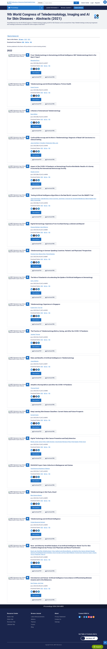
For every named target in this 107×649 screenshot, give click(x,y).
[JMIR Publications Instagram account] (91, 617)
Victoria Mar (37, 200)
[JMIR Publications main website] (21, 3)
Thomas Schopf (35, 388)
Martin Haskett (89, 198)
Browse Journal (65, 8)
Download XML (50, 77)
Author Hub (10, 616)
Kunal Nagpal (39, 552)
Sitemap (57, 622)
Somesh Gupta (34, 415)
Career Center (85, 3)
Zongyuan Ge (68, 198)
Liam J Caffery (34, 280)
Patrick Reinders (50, 254)
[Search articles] (76, 3)
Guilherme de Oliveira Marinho (63, 551)
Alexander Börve (35, 60)
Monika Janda (34, 441)
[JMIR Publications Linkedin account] (87, 617)
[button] (105, 2)
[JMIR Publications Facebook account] (84, 617)
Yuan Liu (42, 554)
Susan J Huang (92, 552)
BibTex (27, 42)
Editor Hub (10, 619)
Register (97, 3)
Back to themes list (13, 36)
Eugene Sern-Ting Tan (36, 307)
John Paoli (40, 583)
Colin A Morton (44, 227)
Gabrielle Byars (45, 198)
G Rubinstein (48, 143)
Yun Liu (33, 554)
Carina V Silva (42, 441)
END (23, 42)
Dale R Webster (70, 552)
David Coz (85, 552)
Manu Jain (55, 143)
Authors (33, 619)
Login (92, 3)
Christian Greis (34, 254)
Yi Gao (53, 551)
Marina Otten (42, 254)
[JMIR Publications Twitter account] (82, 617)
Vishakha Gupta (47, 551)
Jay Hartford (75, 551)
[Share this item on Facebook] (95, 18)
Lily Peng (63, 552)
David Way (40, 551)
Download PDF (37, 77)
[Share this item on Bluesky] (95, 15)
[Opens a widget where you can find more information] (97, 647)
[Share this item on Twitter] (98, 15)
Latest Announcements (37, 616)
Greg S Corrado (56, 552)
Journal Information (51, 8)
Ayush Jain (34, 551)
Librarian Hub (11, 624)
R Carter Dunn (78, 552)
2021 (29, 39)
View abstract (35, 72)
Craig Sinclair (58, 441)
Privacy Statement (60, 616)
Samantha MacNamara (78, 198)
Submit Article (79, 8)
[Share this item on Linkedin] (98, 18)
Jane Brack (61, 198)
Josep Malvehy (35, 361)
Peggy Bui (37, 554)
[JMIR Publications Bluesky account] (80, 617)
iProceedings (14, 8)
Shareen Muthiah (35, 227)
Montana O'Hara (66, 441)
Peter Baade (74, 441)
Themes (33, 622)
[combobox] (59, 3)
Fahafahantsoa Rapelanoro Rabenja (40, 468)
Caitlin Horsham (50, 441)
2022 (25, 39)
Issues (33, 624)
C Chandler (42, 143)
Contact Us (58, 619)
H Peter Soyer (82, 441)
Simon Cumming (53, 198)
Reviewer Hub (11, 622)
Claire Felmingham (36, 198)
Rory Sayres (82, 551)
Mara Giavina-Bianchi (36, 495)
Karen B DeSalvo (47, 552)
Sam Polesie (34, 583)
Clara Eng (33, 552)
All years (21, 39)
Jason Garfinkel (35, 143)
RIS (31, 42)
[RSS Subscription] (93, 617)
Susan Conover (35, 87)
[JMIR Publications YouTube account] (89, 617)
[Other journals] (42, 8)
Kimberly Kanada (90, 551)
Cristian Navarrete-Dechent (38, 522)
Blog (32, 627)
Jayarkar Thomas (35, 334)
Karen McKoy (34, 114)
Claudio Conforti (35, 171)
